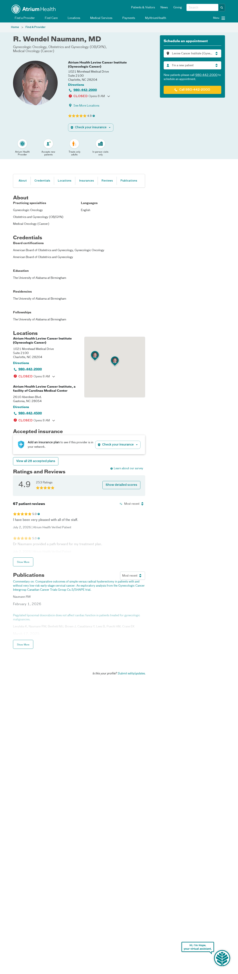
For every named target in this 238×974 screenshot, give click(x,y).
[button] (222, 7)
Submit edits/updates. (132, 673)
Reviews (107, 181)
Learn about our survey (128, 468)
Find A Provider (35, 27)
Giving (177, 7)
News (164, 7)
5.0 (34, 514)
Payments (128, 18)
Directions (76, 85)
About (23, 181)
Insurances (86, 181)
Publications (128, 181)
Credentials (42, 181)
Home (15, 27)
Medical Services (100, 18)
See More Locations (86, 105)
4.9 (89, 116)
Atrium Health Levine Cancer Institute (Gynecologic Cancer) (97, 64)
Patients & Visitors (143, 7)
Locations (73, 18)
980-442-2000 (85, 90)
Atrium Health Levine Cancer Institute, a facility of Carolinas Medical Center (44, 388)
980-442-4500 (30, 413)
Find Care (51, 18)
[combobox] (202, 7)
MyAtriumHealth (155, 18)
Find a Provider (24, 18)
